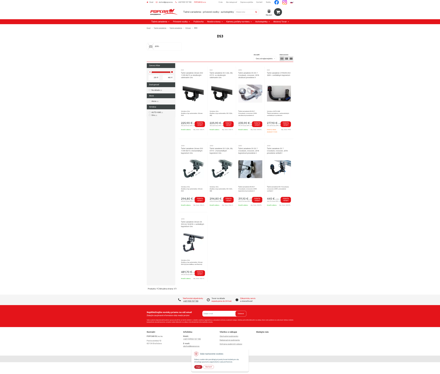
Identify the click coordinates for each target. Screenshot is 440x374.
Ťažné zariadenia (160, 28)
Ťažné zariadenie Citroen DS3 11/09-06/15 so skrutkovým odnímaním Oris (192, 75)
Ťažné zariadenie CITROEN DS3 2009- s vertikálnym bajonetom (278, 74)
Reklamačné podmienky (230, 340)
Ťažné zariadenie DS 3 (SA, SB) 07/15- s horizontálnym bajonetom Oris (221, 150)
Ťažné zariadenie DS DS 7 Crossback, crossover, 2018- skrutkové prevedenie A (248, 75)
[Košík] (278, 12)
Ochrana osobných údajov (231, 344)
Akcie (154, 101)
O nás (221, 2)
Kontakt (259, 2)
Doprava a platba (246, 2)
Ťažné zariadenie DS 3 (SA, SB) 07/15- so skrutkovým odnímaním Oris (221, 75)
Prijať (198, 367)
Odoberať (241, 313)
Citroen (188, 28)
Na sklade (156, 90)
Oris (154, 115)
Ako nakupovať (231, 2)
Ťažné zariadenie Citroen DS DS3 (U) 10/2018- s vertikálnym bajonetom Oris (192, 224)
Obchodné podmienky (229, 336)
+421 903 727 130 (184, 2)
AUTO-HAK (157, 112)
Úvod (151, 2)
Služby (268, 2)
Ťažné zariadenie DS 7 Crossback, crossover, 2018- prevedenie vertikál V (277, 150)
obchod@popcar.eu (166, 2)
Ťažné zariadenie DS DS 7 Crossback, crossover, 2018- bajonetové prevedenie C (248, 150)
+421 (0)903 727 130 (192, 339)
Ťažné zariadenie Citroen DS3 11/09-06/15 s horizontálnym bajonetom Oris (192, 150)
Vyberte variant (200, 124)
